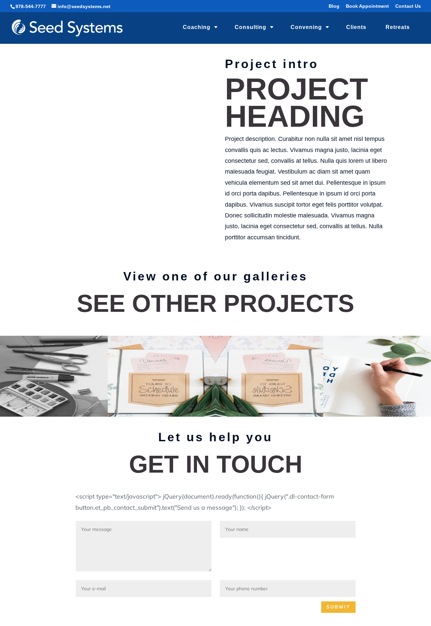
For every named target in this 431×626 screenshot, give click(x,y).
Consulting (250, 27)
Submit (338, 607)
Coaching (196, 27)
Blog (334, 6)
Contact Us (408, 6)
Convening (306, 27)
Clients (356, 27)
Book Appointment (367, 6)
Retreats (398, 27)
